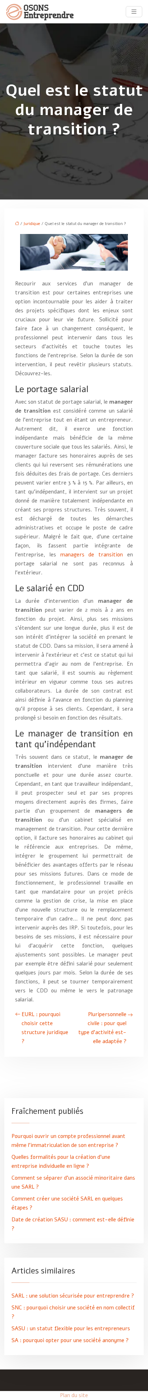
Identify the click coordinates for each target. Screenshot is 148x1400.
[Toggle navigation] (134, 12)
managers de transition (91, 554)
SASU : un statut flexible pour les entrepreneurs (70, 1328)
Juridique (31, 223)
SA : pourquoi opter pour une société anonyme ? (70, 1340)
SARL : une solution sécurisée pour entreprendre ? (72, 1295)
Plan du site (74, 1395)
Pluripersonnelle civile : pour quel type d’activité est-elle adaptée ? (102, 1028)
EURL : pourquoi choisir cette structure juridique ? (45, 1028)
